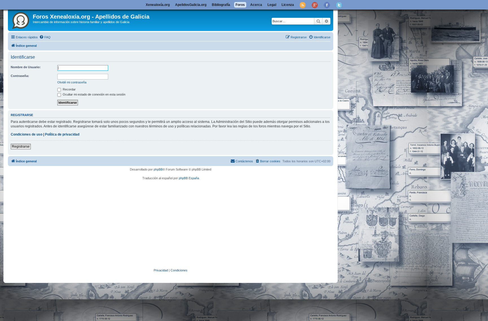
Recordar (69, 89)
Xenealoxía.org (158, 5)
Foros (240, 5)
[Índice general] (21, 19)
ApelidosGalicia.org (190, 5)
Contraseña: (20, 76)
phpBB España (189, 178)
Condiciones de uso (26, 134)
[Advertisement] (178, 224)
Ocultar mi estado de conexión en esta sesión (93, 94)
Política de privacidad (62, 134)
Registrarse (21, 147)
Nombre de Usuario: (26, 67)
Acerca (256, 5)
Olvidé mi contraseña (71, 82)
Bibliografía (221, 5)
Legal (271, 5)
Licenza (288, 5)
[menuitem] (45, 37)
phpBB (158, 169)
